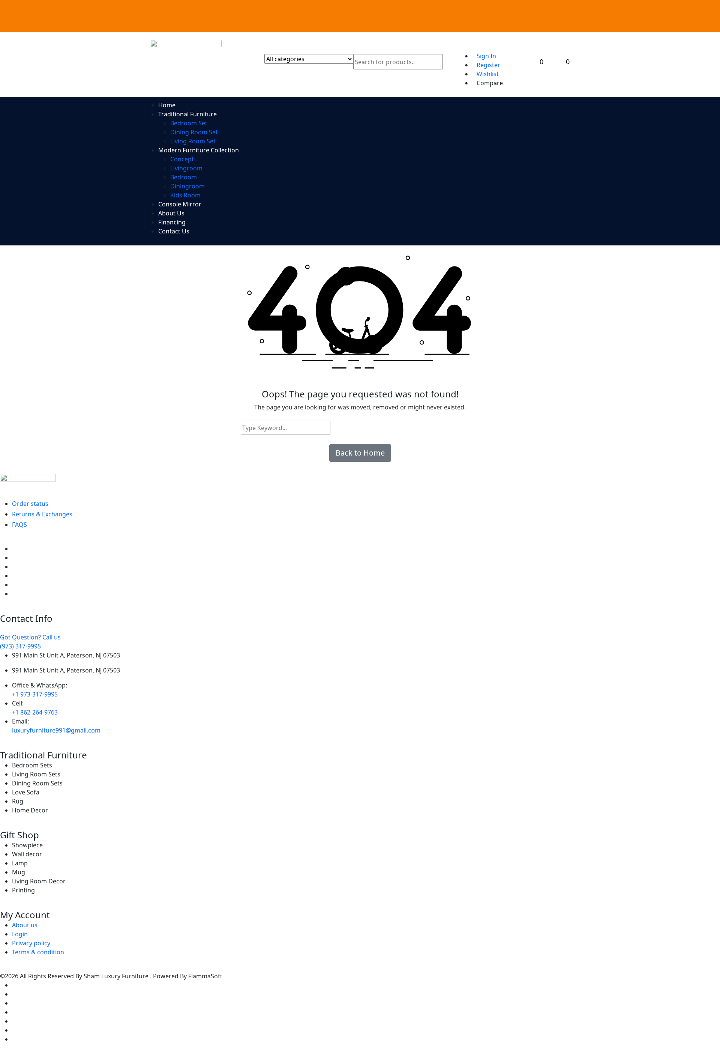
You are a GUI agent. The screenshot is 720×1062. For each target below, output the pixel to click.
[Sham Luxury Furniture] (360, 481)
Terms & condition (38, 952)
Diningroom (187, 186)
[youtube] (14, 594)
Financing (172, 222)
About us (25, 925)
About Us (171, 213)
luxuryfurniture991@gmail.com (56, 730)
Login (20, 934)
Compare (490, 83)
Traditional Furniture (187, 114)
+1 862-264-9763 (35, 712)
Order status (30, 503)
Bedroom (183, 177)
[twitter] (14, 558)
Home (167, 105)
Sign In (486, 56)
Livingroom (186, 168)
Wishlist (488, 74)
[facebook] (14, 549)
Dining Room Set (194, 132)
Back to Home (360, 453)
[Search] (337, 428)
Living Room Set (193, 141)
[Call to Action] (486, 43)
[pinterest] (14, 567)
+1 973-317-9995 (35, 694)
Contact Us (173, 231)
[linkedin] (14, 576)
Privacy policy (31, 943)
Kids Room (185, 195)
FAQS (19, 524)
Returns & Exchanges (42, 514)
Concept (182, 159)
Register (488, 65)
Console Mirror (179, 204)
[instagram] (14, 585)
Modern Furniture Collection (198, 150)
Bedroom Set (188, 123)
